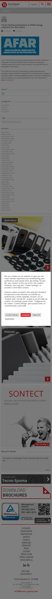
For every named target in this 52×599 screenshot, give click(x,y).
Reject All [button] (36, 315)
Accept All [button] (25, 315)
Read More (9, 319)
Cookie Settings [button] (12, 315)
